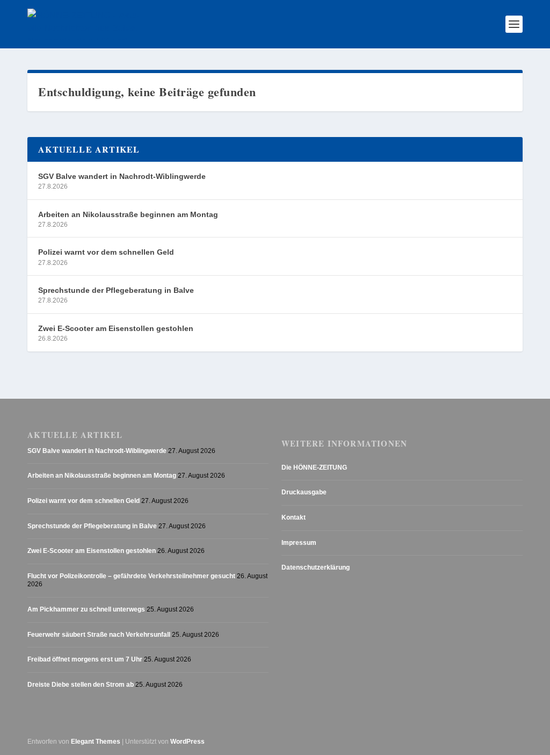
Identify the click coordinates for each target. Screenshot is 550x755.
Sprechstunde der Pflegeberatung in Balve (116, 290)
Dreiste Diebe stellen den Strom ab (80, 684)
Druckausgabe (304, 492)
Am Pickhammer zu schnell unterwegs (86, 609)
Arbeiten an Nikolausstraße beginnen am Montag (128, 214)
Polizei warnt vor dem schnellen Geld (106, 252)
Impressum (298, 543)
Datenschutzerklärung (315, 567)
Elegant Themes (95, 741)
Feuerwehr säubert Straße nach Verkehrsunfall (98, 634)
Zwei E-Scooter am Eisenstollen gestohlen (115, 328)
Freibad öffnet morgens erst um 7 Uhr (84, 659)
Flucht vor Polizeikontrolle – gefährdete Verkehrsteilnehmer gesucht (131, 576)
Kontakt (293, 517)
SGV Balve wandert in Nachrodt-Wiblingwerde (122, 176)
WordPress (187, 741)
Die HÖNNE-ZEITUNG (314, 467)
